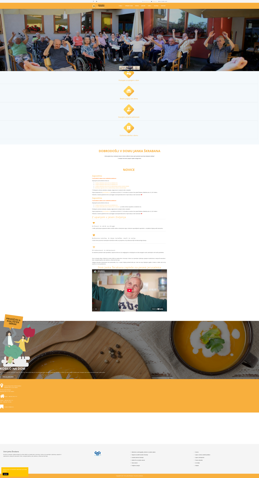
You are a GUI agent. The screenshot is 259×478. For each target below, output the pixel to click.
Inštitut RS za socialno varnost (138, 460)
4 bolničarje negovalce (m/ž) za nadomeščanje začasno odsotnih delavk (110, 187)
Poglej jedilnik (8, 377)
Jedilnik (143, 5)
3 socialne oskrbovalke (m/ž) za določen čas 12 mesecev (107, 206)
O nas (120, 5)
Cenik (149, 5)
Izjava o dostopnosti (199, 457)
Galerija (156, 5)
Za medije (197, 463)
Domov (197, 452)
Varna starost (134, 463)
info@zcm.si (154, 1)
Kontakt (163, 5)
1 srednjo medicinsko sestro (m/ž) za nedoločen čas (106, 183)
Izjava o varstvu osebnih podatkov (202, 454)
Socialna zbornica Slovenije (137, 457)
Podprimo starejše (135, 465)
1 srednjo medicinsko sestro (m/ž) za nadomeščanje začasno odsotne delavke (112, 186)
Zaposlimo (97, 175)
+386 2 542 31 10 (146, 1)
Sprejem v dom (129, 5)
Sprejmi (5, 474)
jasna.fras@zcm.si (106, 192)
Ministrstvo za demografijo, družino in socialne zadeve (143, 452)
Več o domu (138, 51)
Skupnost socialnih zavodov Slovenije (139, 454)
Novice (137, 5)
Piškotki (197, 465)
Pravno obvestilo (199, 460)
